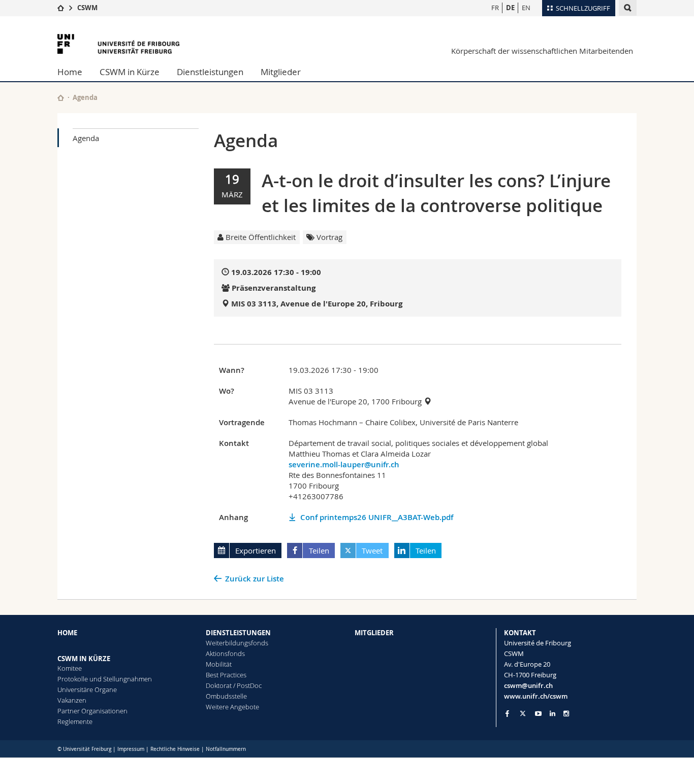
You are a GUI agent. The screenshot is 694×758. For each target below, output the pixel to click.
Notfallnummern (226, 749)
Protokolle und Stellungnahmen (104, 678)
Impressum (130, 749)
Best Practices (226, 674)
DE (510, 7)
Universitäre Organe (87, 689)
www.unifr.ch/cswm (535, 696)
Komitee (69, 668)
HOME (67, 632)
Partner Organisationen (92, 710)
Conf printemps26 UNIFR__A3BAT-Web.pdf (376, 517)
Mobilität (219, 664)
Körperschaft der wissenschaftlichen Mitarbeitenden (542, 51)
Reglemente (74, 721)
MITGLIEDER (374, 632)
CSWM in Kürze (130, 72)
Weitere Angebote (232, 706)
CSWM (87, 7)
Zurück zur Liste (254, 578)
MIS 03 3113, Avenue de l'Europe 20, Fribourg (316, 303)
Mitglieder (281, 72)
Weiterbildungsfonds (237, 642)
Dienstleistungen (210, 72)
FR (495, 7)
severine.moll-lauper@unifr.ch (344, 464)
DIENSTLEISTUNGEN (238, 632)
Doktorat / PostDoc (234, 685)
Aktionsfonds (225, 653)
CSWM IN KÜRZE (83, 658)
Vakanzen (71, 700)
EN (526, 7)
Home (69, 72)
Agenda (86, 138)
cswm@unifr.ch (528, 685)
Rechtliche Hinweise (175, 749)
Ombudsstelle (226, 696)
